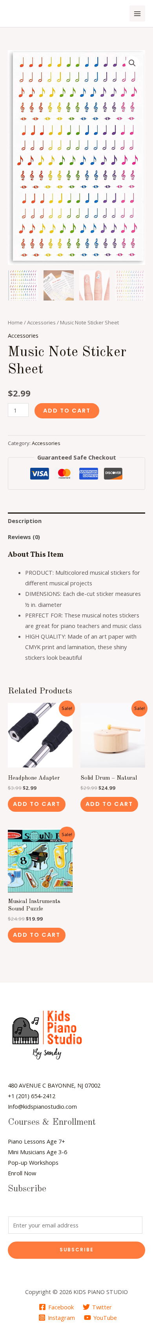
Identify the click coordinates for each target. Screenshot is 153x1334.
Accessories (41, 322)
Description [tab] (25, 521)
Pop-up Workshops (33, 1162)
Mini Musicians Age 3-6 (37, 1152)
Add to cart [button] (36, 804)
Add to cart (67, 410)
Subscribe (77, 1250)
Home (15, 322)
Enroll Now (22, 1173)
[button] (132, 63)
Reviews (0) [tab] (24, 537)
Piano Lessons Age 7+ (36, 1141)
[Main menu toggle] (137, 13)
